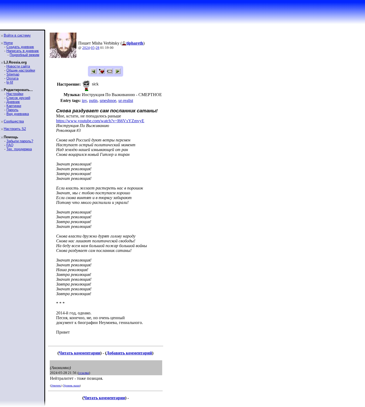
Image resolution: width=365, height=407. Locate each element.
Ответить (56, 385)
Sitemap (12, 74)
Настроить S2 (15, 129)
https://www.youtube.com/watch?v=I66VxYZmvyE (100, 120)
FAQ (9, 145)
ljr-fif (9, 82)
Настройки (14, 94)
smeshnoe (108, 100)
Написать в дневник (22, 51)
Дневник (13, 102)
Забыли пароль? (19, 141)
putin (93, 100)
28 (97, 48)
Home (8, 43)
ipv (84, 100)
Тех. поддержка (19, 149)
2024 (86, 48)
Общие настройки (20, 70)
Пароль (12, 110)
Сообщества (14, 121)
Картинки (13, 106)
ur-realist (125, 100)
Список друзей (18, 98)
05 (93, 48)
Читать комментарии (79, 353)
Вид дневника (17, 114)
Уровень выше (71, 385)
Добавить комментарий (129, 353)
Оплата (12, 78)
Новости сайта (18, 66)
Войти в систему (17, 35)
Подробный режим (24, 55)
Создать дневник (20, 47)
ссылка (84, 373)
